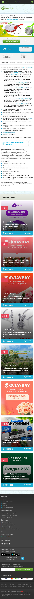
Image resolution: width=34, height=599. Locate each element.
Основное (5, 62)
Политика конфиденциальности (11, 529)
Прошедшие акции (7, 517)
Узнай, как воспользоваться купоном (14, 143)
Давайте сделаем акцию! (9, 513)
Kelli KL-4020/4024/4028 (23, 99)
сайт (30, 118)
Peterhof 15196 (14, 94)
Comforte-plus (17, 72)
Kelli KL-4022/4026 (21, 83)
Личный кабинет (32, 2)
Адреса (12, 62)
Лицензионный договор (8, 525)
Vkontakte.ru (5, 544)
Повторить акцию (11, 41)
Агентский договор (7, 522)
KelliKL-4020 (14, 74)
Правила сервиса (6, 505)
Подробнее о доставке (9, 132)
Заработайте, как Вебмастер (10, 515)
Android (29, 67)
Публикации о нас (7, 501)
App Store (5, 554)
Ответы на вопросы (7, 507)
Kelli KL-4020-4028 (21, 104)
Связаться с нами (6, 537)
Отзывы (19, 62)
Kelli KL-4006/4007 (24, 78)
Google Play (15, 554)
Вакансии (4, 503)
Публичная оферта (7, 527)
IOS (24, 67)
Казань (17, 2)
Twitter (7, 544)
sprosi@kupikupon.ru (7, 534)
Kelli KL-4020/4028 (21, 88)
